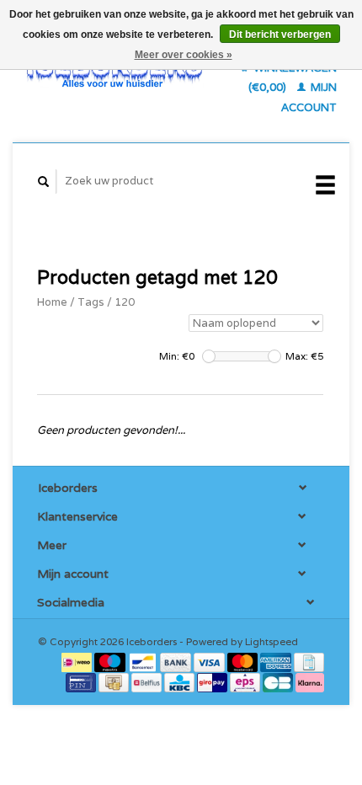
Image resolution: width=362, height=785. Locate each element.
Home (52, 302)
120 (124, 302)
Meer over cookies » (183, 55)
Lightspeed (271, 641)
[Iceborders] (115, 71)
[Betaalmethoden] (77, 661)
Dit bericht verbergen (280, 34)
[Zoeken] (43, 181)
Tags (90, 302)
